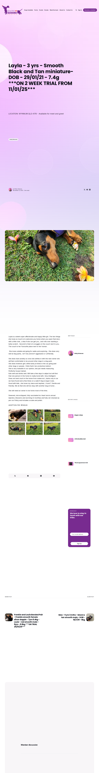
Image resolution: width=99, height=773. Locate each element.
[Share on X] (84, 189)
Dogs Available (28, 10)
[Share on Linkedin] (89, 189)
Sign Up (79, 543)
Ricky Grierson (18, 189)
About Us (62, 10)
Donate (46, 10)
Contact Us (69, 10)
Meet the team (54, 10)
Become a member (90, 10)
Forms (36, 10)
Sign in (80, 10)
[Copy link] (53, 476)
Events (41, 10)
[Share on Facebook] (86, 189)
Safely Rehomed (13, 139)
